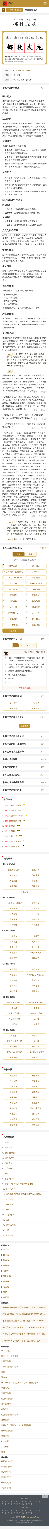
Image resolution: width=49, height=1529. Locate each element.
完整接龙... (13, 630)
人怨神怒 (5, 1446)
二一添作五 (13, 624)
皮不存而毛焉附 (36, 583)
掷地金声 (35, 875)
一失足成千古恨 (13, 1013)
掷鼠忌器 (24, 891)
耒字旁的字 (6, 1393)
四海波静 (5, 1281)
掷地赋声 (13, 875)
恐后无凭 (9, 1204)
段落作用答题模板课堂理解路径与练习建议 (24, 1307)
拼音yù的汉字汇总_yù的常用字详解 (19, 1183)
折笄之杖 (13, 980)
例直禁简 (13, 595)
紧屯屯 (4, 1377)
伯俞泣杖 (13, 969)
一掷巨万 (35, 936)
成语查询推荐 (7, 1466)
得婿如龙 (35, 919)
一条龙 (20, 365)
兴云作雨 (20, 660)
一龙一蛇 (13, 1046)
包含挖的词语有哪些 (9, 1414)
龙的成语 (13, 703)
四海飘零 (5, 1270)
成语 (19, 10)
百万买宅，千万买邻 (13, 577)
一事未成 (35, 1007)
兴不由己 (36, 565)
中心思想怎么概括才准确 (24, 1327)
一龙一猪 (35, 1041)
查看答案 (24, 725)
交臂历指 (5, 1387)
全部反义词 (6, 1487)
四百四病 (5, 1254)
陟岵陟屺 (5, 1419)
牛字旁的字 (10, 1214)
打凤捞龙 (13, 924)
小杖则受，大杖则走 (35, 974)
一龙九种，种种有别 (13, 1052)
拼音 (10, 831)
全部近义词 (6, 1482)
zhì (14, 70)
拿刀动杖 (35, 980)
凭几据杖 (35, 969)
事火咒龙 (35, 903)
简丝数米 (36, 595)
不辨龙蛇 (13, 1057)
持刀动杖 (35, 985)
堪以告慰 (36, 607)
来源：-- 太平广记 (39, 428)
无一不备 (36, 612)
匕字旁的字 (6, 1403)
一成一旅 (35, 1018)
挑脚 (3, 1451)
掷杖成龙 (13, 880)
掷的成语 (13, 708)
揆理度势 (35, 1075)
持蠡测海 (5, 1435)
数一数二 (36, 618)
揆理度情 (13, 1075)
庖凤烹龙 (13, 919)
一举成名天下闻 (35, 1002)
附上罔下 (13, 589)
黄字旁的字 (10, 1189)
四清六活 (5, 1260)
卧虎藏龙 (13, 913)
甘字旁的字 (9, 1178)
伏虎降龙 (35, 908)
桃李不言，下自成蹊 (9, 1355)
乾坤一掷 (35, 941)
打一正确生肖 (14, 815)
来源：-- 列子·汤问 (39, 516)
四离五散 (5, 1249)
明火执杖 (35, 991)
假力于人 (36, 439)
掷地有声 (35, 869)
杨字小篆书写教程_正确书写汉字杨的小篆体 (23, 1194)
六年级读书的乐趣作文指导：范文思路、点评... (24, 1340)
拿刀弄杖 (13, 985)
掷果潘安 (35, 880)
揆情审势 (35, 1086)
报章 (8, 1230)
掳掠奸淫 (35, 1119)
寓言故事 (12, 846)
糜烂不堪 (13, 607)
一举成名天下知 (13, 1002)
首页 (11, 10)
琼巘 (8, 1220)
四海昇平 (5, 1297)
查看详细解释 (24, 688)
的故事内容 (13, 841)
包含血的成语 (10, 1152)
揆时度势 (13, 1081)
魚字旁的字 (6, 1361)
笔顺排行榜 (6, 1477)
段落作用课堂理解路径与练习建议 (24, 1320)
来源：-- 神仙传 (40, 391)
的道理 (11, 836)
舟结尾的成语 (7, 1430)
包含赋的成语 (7, 1398)
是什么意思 (13, 810)
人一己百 (36, 571)
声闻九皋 (8, 1147)
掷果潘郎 (13, 886)
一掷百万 (13, 941)
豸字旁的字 (9, 1168)
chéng (23, 70)
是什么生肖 (13, 805)
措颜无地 (13, 1124)
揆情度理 (13, 1086)
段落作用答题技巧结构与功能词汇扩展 (24, 1314)
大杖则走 (13, 974)
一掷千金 (13, 936)
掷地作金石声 (13, 869)
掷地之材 (13, 952)
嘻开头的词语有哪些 (9, 1366)
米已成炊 (13, 601)
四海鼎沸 (5, 1265)
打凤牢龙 (35, 924)
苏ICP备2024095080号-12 (30, 1517)
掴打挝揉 (35, 1113)
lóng (28, 70)
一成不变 (13, 1024)
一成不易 (35, 1024)
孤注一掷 (35, 947)
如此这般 (5, 1441)
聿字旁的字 (6, 1350)
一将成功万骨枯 (13, 1018)
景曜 (3, 1371)
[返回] (3, 10)
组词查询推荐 (7, 1461)
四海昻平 (5, 1292)
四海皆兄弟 (6, 1276)
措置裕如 (35, 1124)
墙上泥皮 (13, 583)
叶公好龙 (35, 913)
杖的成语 (35, 703)
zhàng (18, 70)
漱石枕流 (9, 1199)
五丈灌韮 (36, 624)
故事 (10, 826)
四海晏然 (5, 1286)
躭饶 (7, 1142)
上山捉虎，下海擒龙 (13, 903)
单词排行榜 (6, 1471)
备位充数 (13, 618)
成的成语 (35, 708)
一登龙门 (35, 1035)
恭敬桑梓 (5, 1409)
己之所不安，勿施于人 (13, 571)
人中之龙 (13, 908)
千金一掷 (13, 947)
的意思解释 (13, 820)
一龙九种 (35, 1046)
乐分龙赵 (35, 1057)
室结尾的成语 (11, 1225)
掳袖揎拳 (13, 1119)
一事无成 (13, 1007)
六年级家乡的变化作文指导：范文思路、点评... (24, 1334)
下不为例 (36, 589)
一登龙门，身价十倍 (13, 1041)
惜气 (8, 1209)
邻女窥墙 (36, 577)
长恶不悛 (9, 1235)
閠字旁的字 (9, 1158)
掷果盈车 (35, 886)
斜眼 (7, 1173)
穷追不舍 (8, 1163)
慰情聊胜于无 (13, 612)
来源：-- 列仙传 (40, 410)
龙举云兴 (13, 565)
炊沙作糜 (36, 601)
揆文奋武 (35, 1081)
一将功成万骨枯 (35, 1013)
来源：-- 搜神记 (40, 419)
